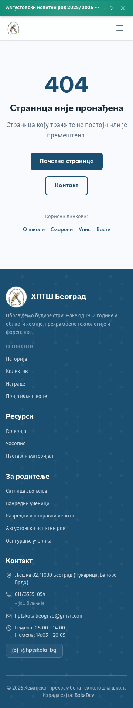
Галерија (16, 431)
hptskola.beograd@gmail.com (49, 616)
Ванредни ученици (28, 503)
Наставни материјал (29, 456)
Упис (85, 230)
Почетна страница (67, 161)
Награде (15, 384)
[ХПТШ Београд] (13, 28)
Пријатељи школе (26, 396)
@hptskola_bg (39, 650)
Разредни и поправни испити (40, 516)
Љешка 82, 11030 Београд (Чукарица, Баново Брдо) (66, 579)
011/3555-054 (30, 594)
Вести (103, 230)
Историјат (17, 359)
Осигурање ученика (28, 541)
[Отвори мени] (119, 28)
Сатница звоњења (26, 491)
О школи (34, 230)
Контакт (66, 186)
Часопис (15, 443)
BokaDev (84, 695)
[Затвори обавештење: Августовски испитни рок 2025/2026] (122, 8)
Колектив (17, 371)
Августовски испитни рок (35, 528)
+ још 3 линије (29, 603)
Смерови (62, 230)
